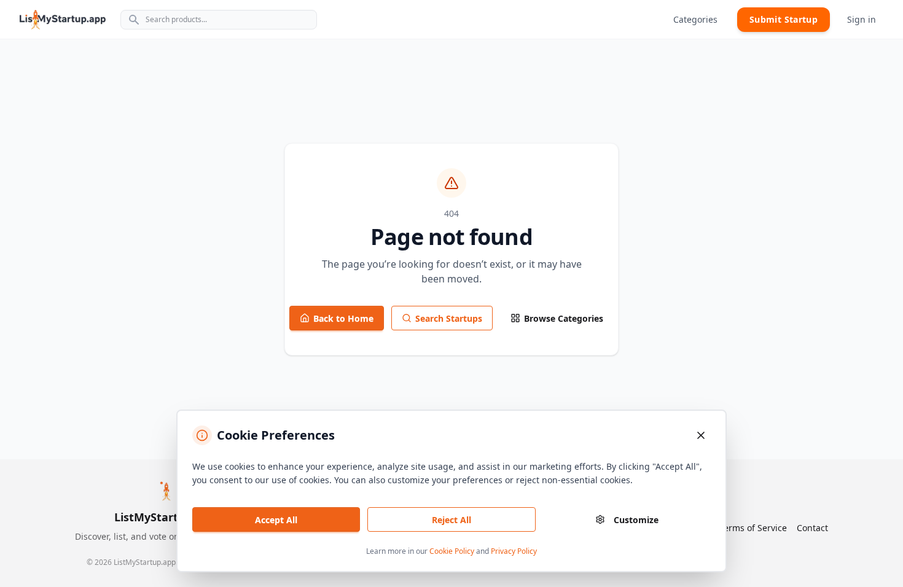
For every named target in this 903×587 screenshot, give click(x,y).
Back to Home (343, 318)
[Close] (701, 435)
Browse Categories (563, 318)
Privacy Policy (514, 551)
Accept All (276, 520)
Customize (636, 520)
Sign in (861, 19)
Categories (695, 19)
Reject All (451, 520)
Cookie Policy (451, 551)
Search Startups (448, 318)
